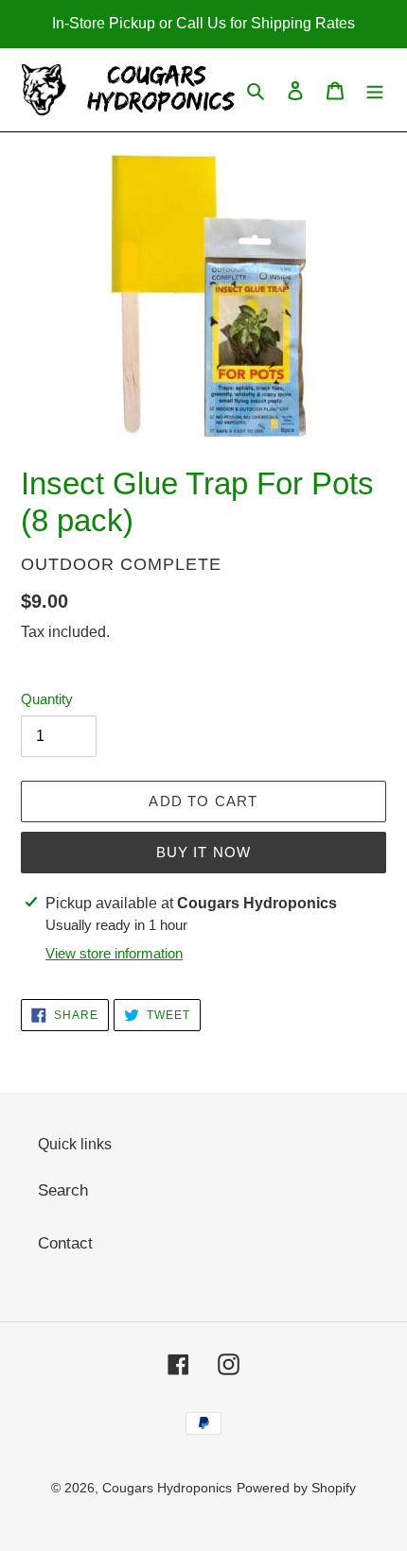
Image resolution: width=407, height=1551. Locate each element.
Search (63, 1190)
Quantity (47, 699)
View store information (114, 953)
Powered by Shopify (296, 1487)
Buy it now (204, 852)
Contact (65, 1243)
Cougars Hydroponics (167, 1487)
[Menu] (375, 90)
